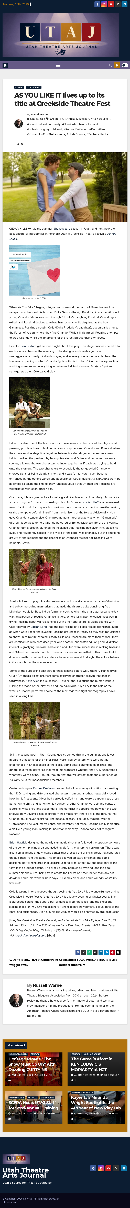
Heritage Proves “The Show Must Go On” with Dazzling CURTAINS (32, 1064)
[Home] (5, 65)
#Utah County (76, 134)
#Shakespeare (56, 134)
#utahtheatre (16, 1098)
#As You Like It (100, 118)
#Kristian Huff (36, 134)
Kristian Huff (91, 502)
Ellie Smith (44, 1075)
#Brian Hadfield (37, 124)
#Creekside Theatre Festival (80, 124)
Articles (32, 1098)
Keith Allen (32, 681)
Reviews (19, 87)
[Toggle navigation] (58, 65)
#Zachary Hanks (97, 134)
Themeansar (10, 1202)
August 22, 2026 (85, 1075)
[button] (110, 65)
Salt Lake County (92, 1054)
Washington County (82, 1093)
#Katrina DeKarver (76, 129)
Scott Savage (46, 1113)
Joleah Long (39, 626)
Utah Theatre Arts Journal (26, 1172)
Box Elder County (18, 1054)
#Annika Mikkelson (77, 118)
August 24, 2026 (23, 1075)
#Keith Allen (97, 129)
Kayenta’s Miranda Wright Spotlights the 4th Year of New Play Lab (96, 1102)
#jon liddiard (54, 129)
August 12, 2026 (85, 1113)
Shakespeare (61, 228)
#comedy (54, 124)
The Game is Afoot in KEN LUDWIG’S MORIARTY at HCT (91, 1064)
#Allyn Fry (56, 118)
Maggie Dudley (109, 1075)
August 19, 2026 (22, 1113)
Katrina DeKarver (44, 788)
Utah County (33, 87)
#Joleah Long (36, 129)
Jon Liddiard (28, 346)
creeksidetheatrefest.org (30, 935)
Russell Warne (39, 114)
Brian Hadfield (18, 842)
